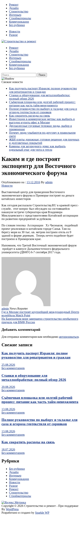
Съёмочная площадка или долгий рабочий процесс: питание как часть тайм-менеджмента (42, 103)
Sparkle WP (42, 512)
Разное (13, 35)
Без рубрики (17, 25)
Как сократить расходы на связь (29, 115)
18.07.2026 (8, 449)
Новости (14, 31)
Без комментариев (13, 368)
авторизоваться (69, 336)
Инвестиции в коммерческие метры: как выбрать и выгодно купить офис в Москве (42, 120)
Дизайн (14, 8)
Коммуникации (19, 21)
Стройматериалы (20, 18)
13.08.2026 (8, 409)
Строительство (18, 11)
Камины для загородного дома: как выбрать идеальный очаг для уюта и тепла (37, 148)
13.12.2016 (33, 182)
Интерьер (15, 14)
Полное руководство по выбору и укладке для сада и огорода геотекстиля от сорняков (43, 110)
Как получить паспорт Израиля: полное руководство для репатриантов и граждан (43, 90)
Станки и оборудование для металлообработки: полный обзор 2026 (34, 378)
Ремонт (13, 4)
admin (49, 182)
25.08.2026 (8, 364)
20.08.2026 (8, 386)
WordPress (12, 509)
